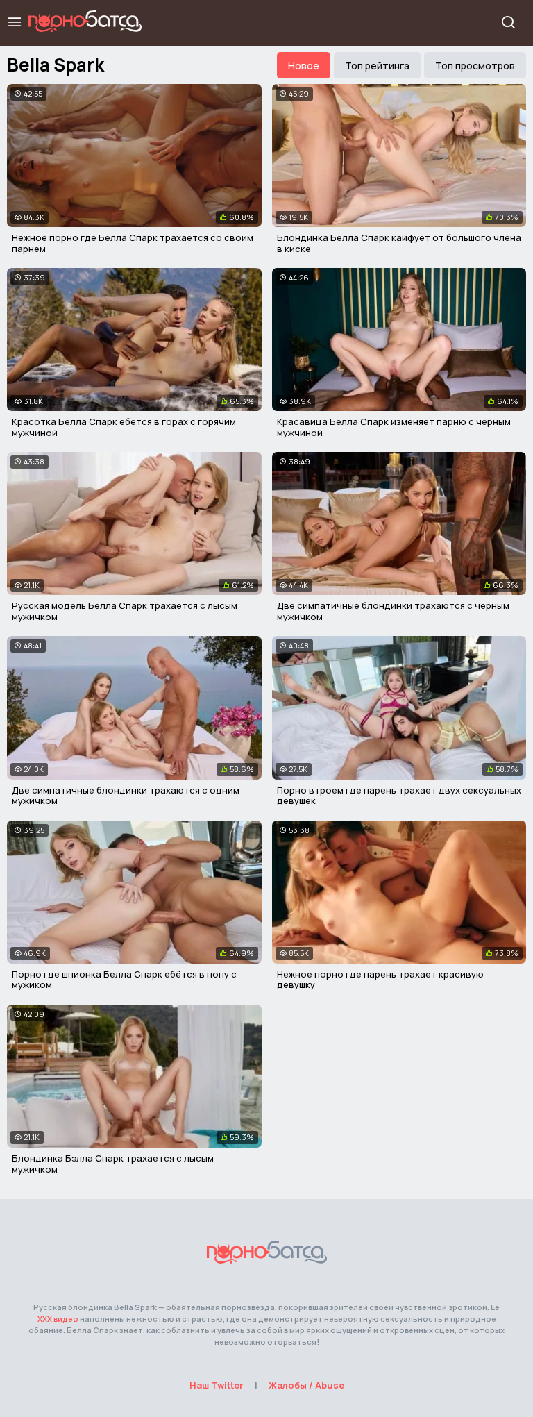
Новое (303, 65)
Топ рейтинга (377, 65)
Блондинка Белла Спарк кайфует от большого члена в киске (399, 243)
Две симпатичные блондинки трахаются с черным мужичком (393, 611)
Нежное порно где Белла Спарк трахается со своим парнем (132, 243)
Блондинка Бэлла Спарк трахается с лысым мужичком (113, 1163)
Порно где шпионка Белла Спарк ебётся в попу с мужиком (124, 979)
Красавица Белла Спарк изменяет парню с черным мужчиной (394, 427)
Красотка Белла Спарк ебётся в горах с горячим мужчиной (124, 427)
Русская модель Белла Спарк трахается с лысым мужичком (124, 611)
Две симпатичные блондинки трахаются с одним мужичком (125, 795)
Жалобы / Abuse (306, 1385)
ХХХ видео (57, 1319)
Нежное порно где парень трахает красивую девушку (380, 979)
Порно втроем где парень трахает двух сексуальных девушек (399, 795)
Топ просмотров (475, 65)
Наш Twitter (216, 1385)
